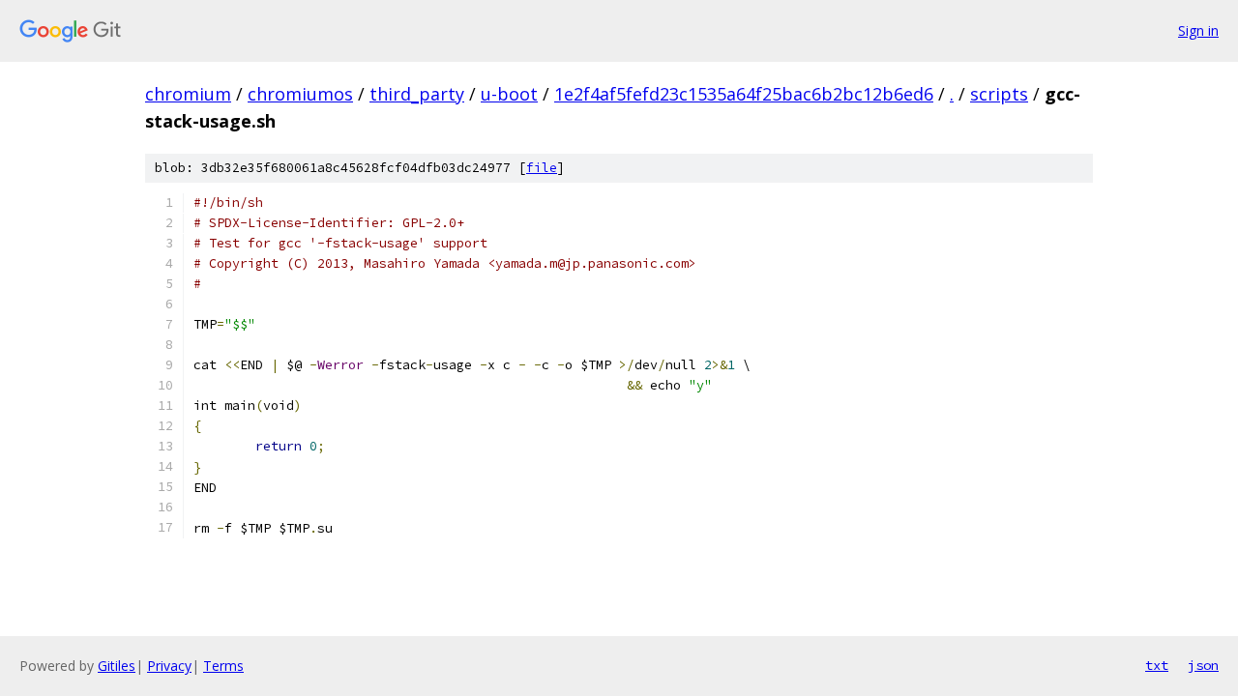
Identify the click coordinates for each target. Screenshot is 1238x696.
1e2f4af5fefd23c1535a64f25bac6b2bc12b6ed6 (743, 93)
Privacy (169, 665)
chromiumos (300, 93)
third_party (416, 93)
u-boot (509, 93)
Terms (223, 665)
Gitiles (116, 665)
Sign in (1198, 30)
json (1203, 665)
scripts (999, 93)
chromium (188, 93)
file (541, 168)
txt (1156, 665)
